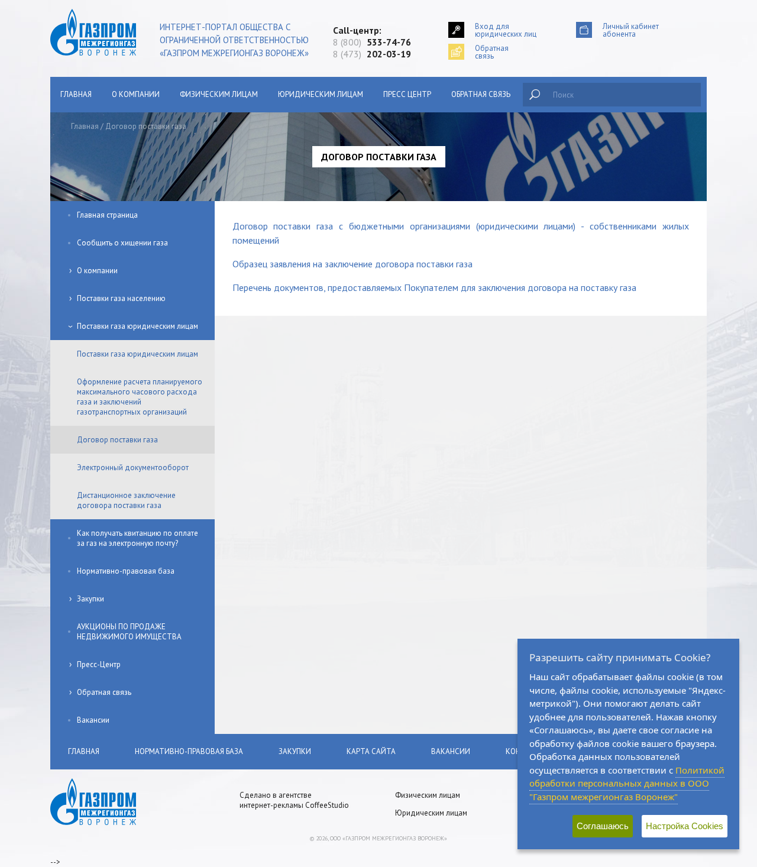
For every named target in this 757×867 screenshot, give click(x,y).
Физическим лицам (219, 94)
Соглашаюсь (603, 826)
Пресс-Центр (99, 664)
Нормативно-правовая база (125, 571)
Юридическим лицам (320, 94)
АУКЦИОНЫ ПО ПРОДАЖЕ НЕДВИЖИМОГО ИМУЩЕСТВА (129, 632)
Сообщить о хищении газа (122, 243)
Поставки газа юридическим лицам (137, 326)
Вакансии (93, 720)
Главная (76, 94)
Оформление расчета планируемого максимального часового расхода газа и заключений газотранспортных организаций (139, 397)
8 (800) (372, 42)
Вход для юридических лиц (505, 30)
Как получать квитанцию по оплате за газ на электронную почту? (137, 538)
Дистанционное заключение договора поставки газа (126, 500)
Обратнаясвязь (492, 52)
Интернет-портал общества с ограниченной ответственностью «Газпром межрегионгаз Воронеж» (234, 40)
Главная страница (107, 215)
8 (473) (372, 54)
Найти (534, 94)
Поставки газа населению (121, 298)
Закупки (90, 599)
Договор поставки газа (117, 440)
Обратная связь (480, 94)
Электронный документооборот (133, 467)
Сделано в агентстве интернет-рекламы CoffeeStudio (294, 800)
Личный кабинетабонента (631, 30)
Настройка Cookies (684, 826)
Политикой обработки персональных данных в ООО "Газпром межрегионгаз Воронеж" (626, 783)
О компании (136, 94)
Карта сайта (371, 751)
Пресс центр (407, 94)
